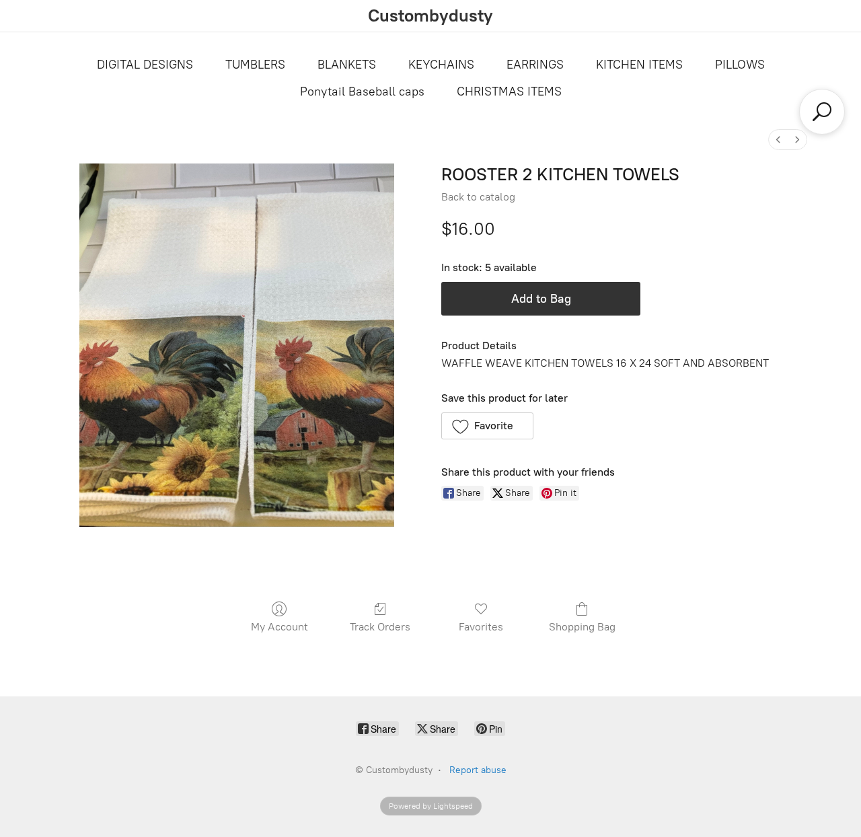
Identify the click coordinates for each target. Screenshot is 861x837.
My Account (279, 626)
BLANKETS (346, 64)
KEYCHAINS (441, 64)
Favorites (481, 626)
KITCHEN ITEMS (639, 64)
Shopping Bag (582, 626)
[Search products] (822, 112)
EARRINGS (535, 64)
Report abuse (478, 770)
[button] (487, 425)
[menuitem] (778, 139)
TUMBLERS (255, 64)
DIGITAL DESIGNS (145, 64)
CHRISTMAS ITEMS (509, 91)
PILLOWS (740, 64)
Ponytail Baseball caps (362, 91)
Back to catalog (478, 196)
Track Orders (380, 626)
